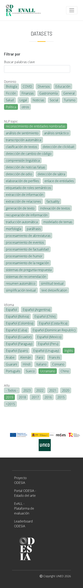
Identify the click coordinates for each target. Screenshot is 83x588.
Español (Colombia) (19, 323)
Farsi (40, 357)
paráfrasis (34, 229)
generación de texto (20, 208)
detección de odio (19, 174)
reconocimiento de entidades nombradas (35, 126)
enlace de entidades (59, 181)
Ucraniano (47, 371)
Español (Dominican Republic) (54, 330)
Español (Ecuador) (18, 337)
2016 (48, 397)
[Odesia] (25, 10)
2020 (65, 390)
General (69, 93)
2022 (40, 390)
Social (54, 100)
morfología (13, 229)
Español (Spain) (17, 350)
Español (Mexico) (49, 337)
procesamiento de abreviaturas (28, 235)
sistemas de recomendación (26, 276)
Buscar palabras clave (19, 62)
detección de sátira (51, 174)
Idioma (9, 305)
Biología (11, 86)
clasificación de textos (21, 147)
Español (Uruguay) (46, 350)
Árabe (10, 357)
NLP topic (11, 121)
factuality (53, 201)
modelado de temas (57, 222)
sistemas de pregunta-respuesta (29, 270)
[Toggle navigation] (71, 10)
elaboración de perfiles (22, 181)
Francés (54, 357)
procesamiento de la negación (27, 263)
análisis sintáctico (56, 133)
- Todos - (12, 390)
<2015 (10, 404)
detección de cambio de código (28, 153)
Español (11, 309)
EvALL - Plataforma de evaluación (24, 508)
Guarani (11, 364)
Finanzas (28, 93)
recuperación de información (27, 215)
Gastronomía (48, 93)
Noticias (38, 100)
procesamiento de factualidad (27, 249)
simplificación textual (21, 290)
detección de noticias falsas (25, 167)
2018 (22, 397)
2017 (35, 397)
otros (25, 107)
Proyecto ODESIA (20, 480)
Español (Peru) (48, 344)
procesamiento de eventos (25, 242)
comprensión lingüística (23, 160)
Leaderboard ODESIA (23, 523)
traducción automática (22, 222)
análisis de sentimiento (22, 133)
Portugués (13, 371)
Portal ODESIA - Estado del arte (25, 493)
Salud (10, 100)
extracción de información (24, 194)
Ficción (11, 93)
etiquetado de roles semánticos (28, 188)
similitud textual (52, 283)
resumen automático (20, 283)
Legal (23, 100)
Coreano (58, 364)
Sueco (30, 371)
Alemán (25, 357)
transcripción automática (23, 140)
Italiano (41, 364)
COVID (27, 86)
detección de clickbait (58, 147)
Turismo (69, 100)
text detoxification (54, 290)
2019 (9, 397)
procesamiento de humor (24, 256)
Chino (65, 371)
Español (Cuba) (16, 330)
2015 (61, 397)
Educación (62, 86)
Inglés (68, 350)
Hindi (27, 364)
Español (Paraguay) (19, 344)
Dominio (10, 81)
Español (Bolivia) (17, 316)
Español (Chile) (44, 316)
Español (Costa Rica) (53, 323)
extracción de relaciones (23, 201)
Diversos (44, 86)
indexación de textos (55, 208)
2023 (27, 390)
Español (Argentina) (36, 309)
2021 (52, 390)
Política (11, 107)
